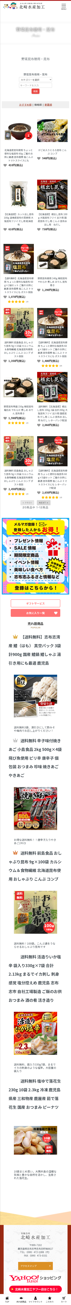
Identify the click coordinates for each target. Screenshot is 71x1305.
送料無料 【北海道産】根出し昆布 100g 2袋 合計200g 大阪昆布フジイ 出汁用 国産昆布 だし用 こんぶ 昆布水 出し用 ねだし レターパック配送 (52, 413)
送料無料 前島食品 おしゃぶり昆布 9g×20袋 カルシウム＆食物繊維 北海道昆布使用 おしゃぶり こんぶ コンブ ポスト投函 (18, 477)
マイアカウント (35, 1301)
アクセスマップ (28, 1266)
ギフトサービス (35, 603)
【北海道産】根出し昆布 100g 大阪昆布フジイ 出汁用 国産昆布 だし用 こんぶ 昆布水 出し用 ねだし (52, 219)
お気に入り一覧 (35, 613)
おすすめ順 (25, 104)
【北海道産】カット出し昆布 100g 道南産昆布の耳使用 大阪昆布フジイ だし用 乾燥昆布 (19, 219)
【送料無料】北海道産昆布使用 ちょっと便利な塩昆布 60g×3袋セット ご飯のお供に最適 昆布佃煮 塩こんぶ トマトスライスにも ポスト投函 (52, 349)
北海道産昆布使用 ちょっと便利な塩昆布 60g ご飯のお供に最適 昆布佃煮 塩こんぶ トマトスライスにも (18, 155)
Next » (43, 502)
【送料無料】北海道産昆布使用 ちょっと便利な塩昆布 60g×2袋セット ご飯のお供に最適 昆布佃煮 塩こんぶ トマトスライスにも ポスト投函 (19, 285)
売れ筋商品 (21, 1301)
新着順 (48, 104)
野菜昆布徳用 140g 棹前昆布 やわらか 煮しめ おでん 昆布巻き (52, 282)
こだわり (50, 1301)
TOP (7, 1301)
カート (64, 1301)
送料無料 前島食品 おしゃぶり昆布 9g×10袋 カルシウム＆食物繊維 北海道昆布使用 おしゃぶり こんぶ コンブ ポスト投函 (18, 349)
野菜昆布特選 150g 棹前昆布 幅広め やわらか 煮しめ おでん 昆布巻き (18, 410)
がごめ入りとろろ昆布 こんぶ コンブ (52, 151)
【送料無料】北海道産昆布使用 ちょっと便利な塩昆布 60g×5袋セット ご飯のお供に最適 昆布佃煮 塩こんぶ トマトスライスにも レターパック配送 (52, 479)
